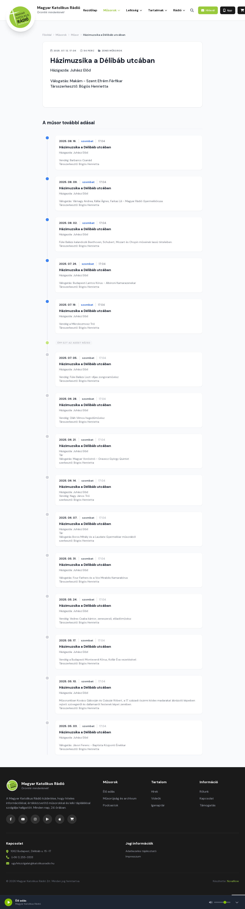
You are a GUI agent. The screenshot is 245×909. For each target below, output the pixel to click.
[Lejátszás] (8, 902)
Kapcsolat (207, 798)
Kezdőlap (90, 10)
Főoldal (46, 35)
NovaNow (233, 881)
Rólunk (204, 792)
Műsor (75, 35)
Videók (156, 798)
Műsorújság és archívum (119, 798)
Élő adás (109, 792)
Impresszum (133, 856)
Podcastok (110, 805)
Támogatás (208, 805)
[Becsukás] (237, 902)
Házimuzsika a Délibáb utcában (85, 147)
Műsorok (61, 35)
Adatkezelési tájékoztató (141, 851)
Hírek (154, 792)
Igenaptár (158, 805)
